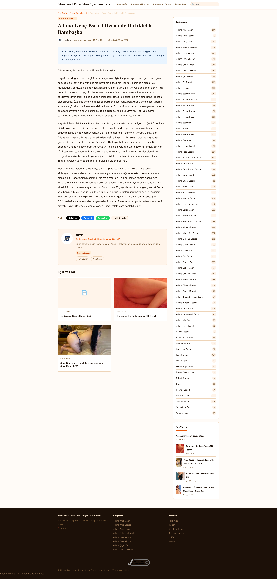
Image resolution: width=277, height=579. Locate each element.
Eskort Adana (195, 378)
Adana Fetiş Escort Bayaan (195, 157)
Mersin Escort (23, 573)
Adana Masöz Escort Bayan (195, 221)
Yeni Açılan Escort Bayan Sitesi (75, 315)
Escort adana (195, 355)
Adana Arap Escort (161, 4)
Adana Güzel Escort (195, 181)
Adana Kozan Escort (195, 192)
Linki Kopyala (120, 218)
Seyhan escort (195, 401)
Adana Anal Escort (140, 4)
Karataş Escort (195, 390)
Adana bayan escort (195, 53)
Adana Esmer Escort (195, 146)
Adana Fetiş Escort (195, 151)
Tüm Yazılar (83, 259)
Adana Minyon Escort (195, 227)
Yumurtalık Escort (195, 407)
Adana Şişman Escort (195, 285)
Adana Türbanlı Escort (195, 302)
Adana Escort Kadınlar (195, 99)
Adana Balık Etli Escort (195, 47)
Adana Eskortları (195, 140)
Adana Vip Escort (195, 320)
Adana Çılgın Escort (195, 64)
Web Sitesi (97, 259)
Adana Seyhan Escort (195, 273)
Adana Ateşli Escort (184, 4)
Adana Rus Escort (195, 256)
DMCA (171, 537)
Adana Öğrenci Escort (195, 239)
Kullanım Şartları (176, 533)
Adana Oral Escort (195, 250)
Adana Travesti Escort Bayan (195, 297)
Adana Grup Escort (195, 175)
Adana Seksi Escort (195, 268)
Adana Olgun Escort (195, 244)
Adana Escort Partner (195, 111)
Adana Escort (195, 88)
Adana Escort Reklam (195, 117)
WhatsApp (102, 218)
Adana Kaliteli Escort (195, 186)
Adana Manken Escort (195, 215)
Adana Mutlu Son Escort (195, 233)
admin (79, 234)
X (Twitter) (73, 218)
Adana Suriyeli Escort (195, 291)
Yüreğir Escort (195, 413)
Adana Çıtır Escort (195, 76)
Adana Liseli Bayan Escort (195, 204)
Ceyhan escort (195, 343)
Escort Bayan (195, 360)
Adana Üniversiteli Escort (195, 314)
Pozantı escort (195, 395)
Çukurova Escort (195, 349)
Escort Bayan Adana (195, 366)
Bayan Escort (195, 331)
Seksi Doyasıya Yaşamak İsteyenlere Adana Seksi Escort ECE (81, 364)
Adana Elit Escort (195, 82)
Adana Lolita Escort (195, 210)
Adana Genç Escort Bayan (195, 169)
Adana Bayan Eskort (195, 59)
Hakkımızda (174, 520)
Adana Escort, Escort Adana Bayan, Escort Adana (85, 4)
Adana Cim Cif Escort (195, 70)
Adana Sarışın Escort (195, 262)
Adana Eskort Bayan (195, 134)
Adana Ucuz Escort (195, 308)
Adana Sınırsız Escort (195, 279)
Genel (195, 384)
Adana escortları (195, 122)
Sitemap (172, 541)
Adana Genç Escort (78, 13)
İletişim (172, 525)
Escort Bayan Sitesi (195, 372)
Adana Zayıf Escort (195, 326)
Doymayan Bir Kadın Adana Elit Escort (136, 315)
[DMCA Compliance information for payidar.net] (138, 562)
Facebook (88, 218)
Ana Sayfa (122, 4)
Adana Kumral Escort (195, 198)
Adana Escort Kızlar (195, 105)
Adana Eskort (195, 128)
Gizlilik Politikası (176, 529)
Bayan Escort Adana (195, 337)
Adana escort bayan (195, 93)
